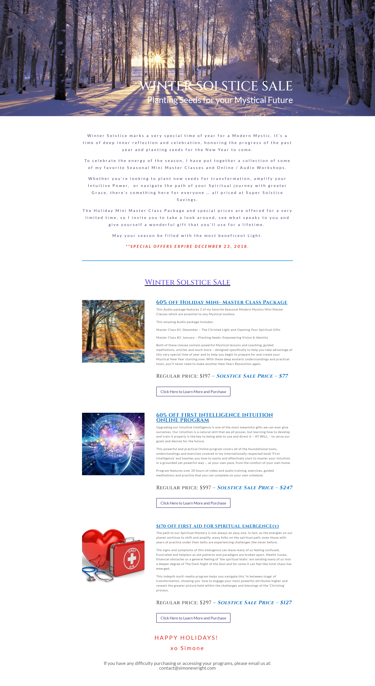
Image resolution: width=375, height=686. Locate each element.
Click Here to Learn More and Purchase (193, 391)
